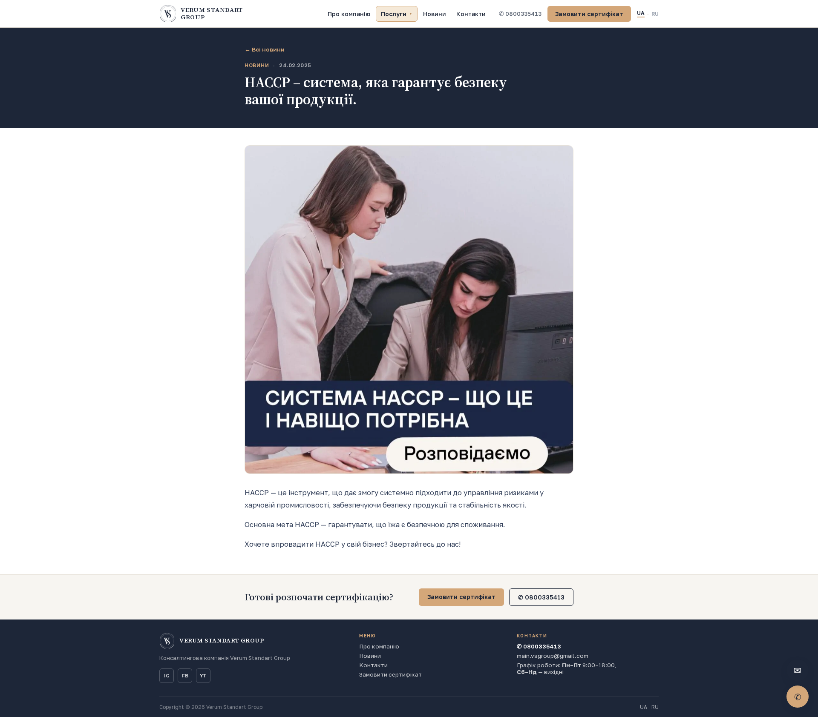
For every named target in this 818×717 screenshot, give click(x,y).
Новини (434, 13)
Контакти (471, 13)
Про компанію (349, 13)
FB (185, 676)
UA (641, 13)
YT (203, 676)
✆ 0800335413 (520, 13)
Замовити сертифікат (589, 13)
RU (655, 14)
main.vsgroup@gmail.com (552, 655)
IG (167, 676)
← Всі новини (265, 49)
